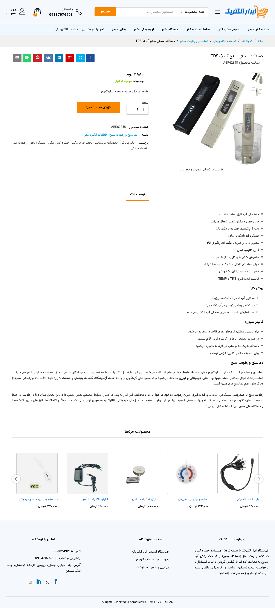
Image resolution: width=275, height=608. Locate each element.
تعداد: (145, 103)
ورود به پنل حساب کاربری (152, 559)
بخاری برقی (119, 29)
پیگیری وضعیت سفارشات (152, 567)
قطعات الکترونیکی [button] (66, 29)
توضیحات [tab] (137, 194)
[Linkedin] (39, 582)
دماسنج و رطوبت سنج (123, 134)
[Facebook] (56, 582)
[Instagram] (30, 583)
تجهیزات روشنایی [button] (93, 29)
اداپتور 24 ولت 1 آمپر (94, 499)
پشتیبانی (67, 9)
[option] (238, 478)
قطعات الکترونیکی (95, 134)
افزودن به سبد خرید (99, 107)
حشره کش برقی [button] (258, 29)
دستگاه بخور (37, 142)
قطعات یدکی (139, 148)
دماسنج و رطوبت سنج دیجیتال (38, 499)
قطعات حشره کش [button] (198, 29)
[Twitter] (47, 583)
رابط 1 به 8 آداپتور (248, 499)
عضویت (11, 14)
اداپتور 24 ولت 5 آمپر (145, 499)
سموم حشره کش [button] (228, 29)
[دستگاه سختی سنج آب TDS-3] (90, 58)
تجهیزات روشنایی (106, 142)
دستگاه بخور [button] (170, 29)
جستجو (105, 11)
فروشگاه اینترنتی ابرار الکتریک (150, 551)
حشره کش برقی (58, 142)
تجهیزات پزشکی (82, 142)
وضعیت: (138, 81)
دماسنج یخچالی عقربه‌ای (192, 499)
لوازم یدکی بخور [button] (144, 29)
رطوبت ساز (19, 142)
